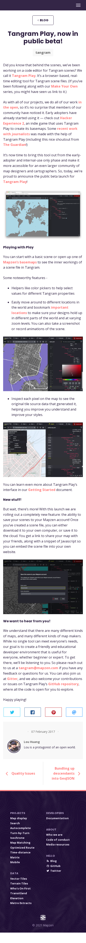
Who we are (54, 835)
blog (43, 20)
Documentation (57, 818)
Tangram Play (23, 75)
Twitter (55, 871)
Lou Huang (32, 742)
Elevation (16, 898)
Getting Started (41, 489)
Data (14, 873)
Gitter (12, 678)
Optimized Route (22, 847)
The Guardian (14, 144)
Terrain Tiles (19, 883)
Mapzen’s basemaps (20, 262)
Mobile (15, 862)
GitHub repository (63, 684)
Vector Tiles (18, 878)
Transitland (18, 893)
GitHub (55, 866)
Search (15, 823)
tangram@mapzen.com (38, 668)
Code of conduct (58, 840)
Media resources (57, 844)
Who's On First (20, 888)
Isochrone (17, 838)
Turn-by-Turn (19, 833)
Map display (18, 818)
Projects (17, 813)
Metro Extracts (21, 903)
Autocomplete (20, 828)
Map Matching (20, 842)
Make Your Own (64, 86)
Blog (53, 861)
